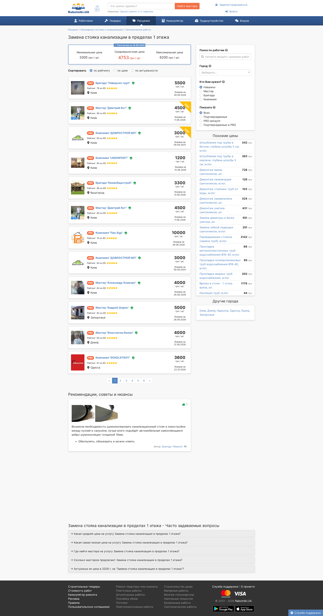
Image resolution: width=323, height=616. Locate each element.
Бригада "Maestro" (173, 446)
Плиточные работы (128, 590)
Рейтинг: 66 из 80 (96, 188)
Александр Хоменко (116, 282)
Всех (207, 112)
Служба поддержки (308, 612)
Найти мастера (187, 6)
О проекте (248, 586)
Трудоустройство (211, 20)
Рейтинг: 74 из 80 (96, 238)
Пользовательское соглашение (89, 606)
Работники (86, 20)
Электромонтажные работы (134, 606)
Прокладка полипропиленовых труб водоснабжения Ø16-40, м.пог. (220, 264)
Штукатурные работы (130, 594)
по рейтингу (102, 70)
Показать (206, 107)
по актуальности (146, 70)
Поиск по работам (212, 50)
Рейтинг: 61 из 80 (96, 363)
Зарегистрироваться (233, 4)
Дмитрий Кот (111, 108)
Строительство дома (178, 586)
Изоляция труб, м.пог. (214, 293)
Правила (74, 602)
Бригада (209, 95)
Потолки (122, 602)
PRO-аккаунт (212, 120)
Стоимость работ (80, 590)
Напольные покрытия (178, 598)
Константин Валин (114, 332)
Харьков (222, 310)
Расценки (143, 20)
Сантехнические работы (180, 606)
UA (97, 6)
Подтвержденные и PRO (220, 125)
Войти (233, 11)
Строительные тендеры (84, 586)
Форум (244, 20)
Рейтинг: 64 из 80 (96, 138)
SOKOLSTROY (113, 357)
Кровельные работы (177, 602)
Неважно (210, 87)
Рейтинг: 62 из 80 (96, 313)
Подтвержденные (215, 116)
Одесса (235, 310)
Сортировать (77, 70)
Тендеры (115, 20)
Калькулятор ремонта (82, 594)
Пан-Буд (109, 232)
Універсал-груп (113, 83)
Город (204, 66)
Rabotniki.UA (243, 601)
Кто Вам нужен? (211, 81)
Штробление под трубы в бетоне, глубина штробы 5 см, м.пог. (219, 146)
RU (97, 9)
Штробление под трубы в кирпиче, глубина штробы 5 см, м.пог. (218, 160)
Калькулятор (174, 20)
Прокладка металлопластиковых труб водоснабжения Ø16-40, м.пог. (220, 250)
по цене (122, 70)
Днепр (211, 310)
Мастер (209, 91)
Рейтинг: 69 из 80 (96, 113)
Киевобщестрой (114, 182)
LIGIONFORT (112, 158)
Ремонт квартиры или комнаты (137, 586)
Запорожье (207, 314)
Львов (245, 310)
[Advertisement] (129, 483)
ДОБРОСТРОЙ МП (116, 133)
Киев (203, 310)
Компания (210, 99)
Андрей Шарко (112, 307)
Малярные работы (176, 590)
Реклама (73, 598)
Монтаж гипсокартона (179, 594)
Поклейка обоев (127, 598)
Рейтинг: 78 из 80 (96, 88)
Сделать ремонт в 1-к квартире (136, 11)
